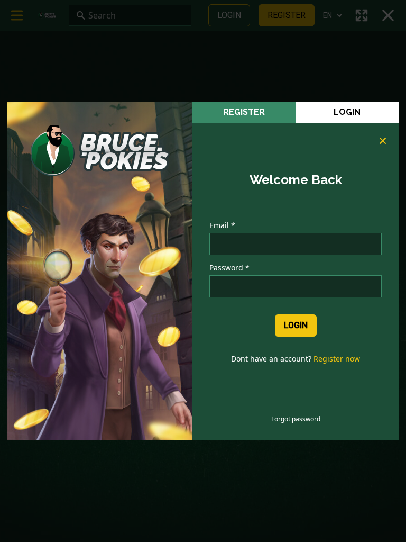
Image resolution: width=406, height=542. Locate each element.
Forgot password (295, 419)
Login (347, 112)
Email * (222, 225)
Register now (336, 359)
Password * (229, 268)
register (244, 112)
